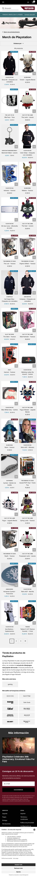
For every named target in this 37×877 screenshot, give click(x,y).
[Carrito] (33, 2)
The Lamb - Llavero (27, 117)
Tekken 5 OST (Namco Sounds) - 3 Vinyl (27, 630)
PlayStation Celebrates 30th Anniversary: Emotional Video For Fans (18, 759)
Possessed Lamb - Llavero (27, 556)
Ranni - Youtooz (9, 447)
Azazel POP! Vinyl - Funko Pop (27, 484)
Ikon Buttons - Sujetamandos (9, 630)
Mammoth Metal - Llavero (9, 153)
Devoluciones (6, 824)
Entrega (4, 820)
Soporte (4, 813)
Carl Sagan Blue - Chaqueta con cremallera (9, 300)
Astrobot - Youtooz (9, 190)
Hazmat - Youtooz (9, 372)
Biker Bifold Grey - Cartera (9, 410)
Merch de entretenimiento (12, 32)
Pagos (4, 817)
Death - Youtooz (10, 556)
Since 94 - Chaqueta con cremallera (9, 81)
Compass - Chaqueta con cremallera (27, 300)
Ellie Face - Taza (9, 117)
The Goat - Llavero (27, 226)
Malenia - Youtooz (27, 190)
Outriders (9, 480)
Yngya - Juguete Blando (9, 520)
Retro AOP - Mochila (27, 591)
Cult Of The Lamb (27, 115)
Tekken (27, 626)
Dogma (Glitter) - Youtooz (27, 263)
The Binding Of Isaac (9, 261)
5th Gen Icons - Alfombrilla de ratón (9, 227)
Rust (9, 369)
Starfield (10, 296)
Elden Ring (27, 77)
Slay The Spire (9, 334)
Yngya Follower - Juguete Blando (27, 411)
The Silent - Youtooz (9, 336)
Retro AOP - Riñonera (27, 447)
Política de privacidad (27, 822)
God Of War (26, 696)
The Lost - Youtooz (9, 263)
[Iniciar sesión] (28, 2)
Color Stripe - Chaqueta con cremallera (27, 154)
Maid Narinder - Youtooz (27, 336)
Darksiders (9, 589)
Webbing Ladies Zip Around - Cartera (27, 373)
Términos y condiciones (24, 818)
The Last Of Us (9, 115)
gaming (10, 684)
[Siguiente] (25, 641)
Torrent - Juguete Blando (27, 79)
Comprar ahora (29, 14)
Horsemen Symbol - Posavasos (9, 592)
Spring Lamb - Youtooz (27, 520)
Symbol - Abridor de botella (9, 484)
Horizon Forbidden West (9, 150)
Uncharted (27, 296)
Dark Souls (27, 702)
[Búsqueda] (15, 8)
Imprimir (22, 813)
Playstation (9, 77)
